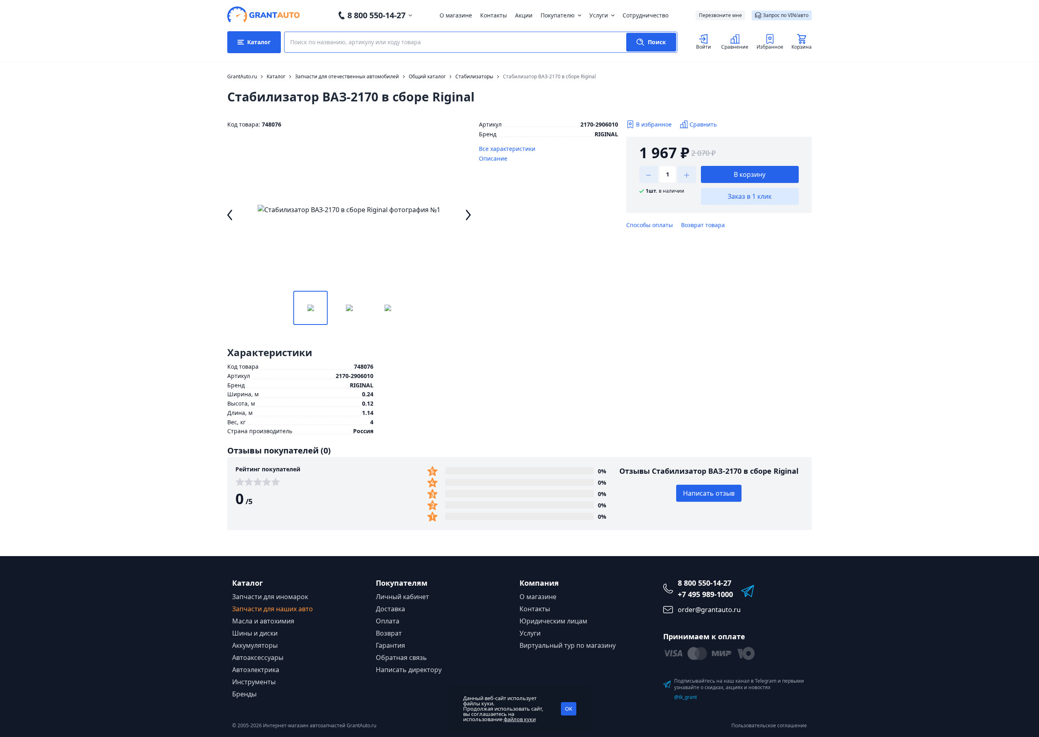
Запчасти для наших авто (272, 608)
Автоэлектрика (255, 669)
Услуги (598, 15)
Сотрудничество (645, 15)
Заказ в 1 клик (750, 196)
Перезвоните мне (720, 15)
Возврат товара (703, 225)
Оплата (387, 621)
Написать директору (409, 669)
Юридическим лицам (553, 621)
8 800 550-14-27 (376, 15)
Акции (523, 15)
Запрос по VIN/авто (785, 15)
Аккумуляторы (255, 645)
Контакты (493, 15)
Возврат (389, 633)
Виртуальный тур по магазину (568, 645)
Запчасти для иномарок (270, 596)
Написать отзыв (709, 493)
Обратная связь (401, 657)
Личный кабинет (402, 596)
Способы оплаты (649, 225)
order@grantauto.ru (709, 609)
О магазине (456, 15)
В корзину (749, 174)
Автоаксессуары (257, 657)
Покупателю (558, 15)
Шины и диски (255, 633)
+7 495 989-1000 (705, 594)
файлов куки (520, 719)
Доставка (390, 608)
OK (568, 708)
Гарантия (390, 645)
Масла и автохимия (263, 621)
